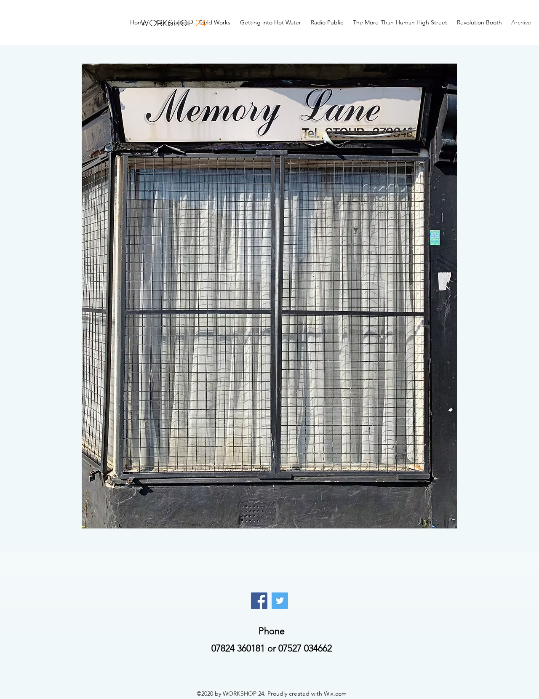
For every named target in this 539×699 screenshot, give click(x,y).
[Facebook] (259, 600)
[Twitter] (280, 600)
